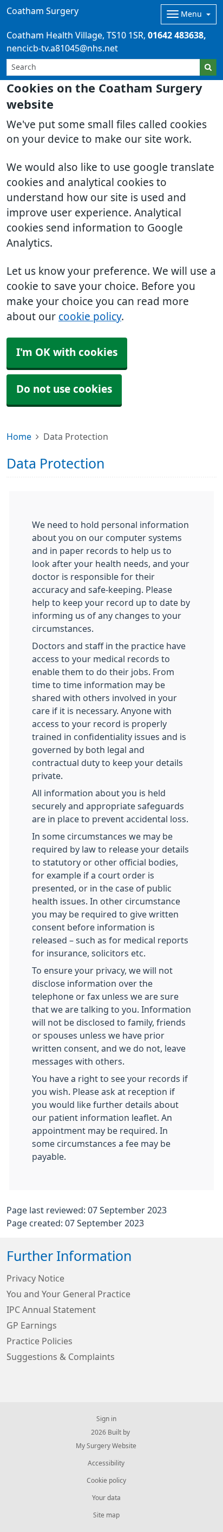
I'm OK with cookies (66, 352)
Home (18, 436)
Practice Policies (39, 1341)
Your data (106, 1498)
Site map (106, 1515)
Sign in (106, 1419)
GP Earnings (31, 1325)
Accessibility (106, 1463)
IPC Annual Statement (51, 1309)
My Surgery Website (106, 1446)
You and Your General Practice (68, 1294)
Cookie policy (106, 1480)
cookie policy (89, 317)
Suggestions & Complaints (60, 1356)
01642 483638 (176, 35)
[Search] (208, 67)
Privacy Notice (35, 1278)
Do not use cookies (64, 389)
